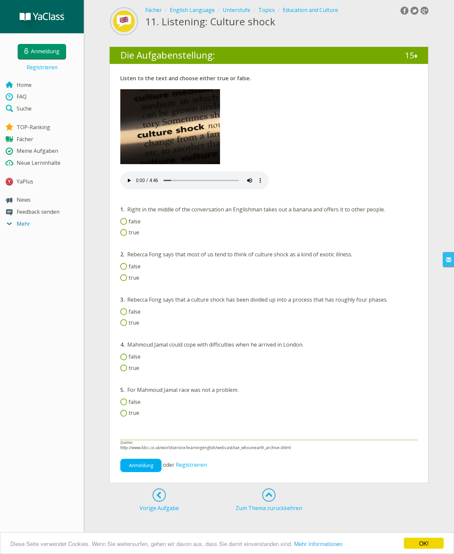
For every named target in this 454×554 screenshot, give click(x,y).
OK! (424, 543)
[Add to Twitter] (414, 11)
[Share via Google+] (424, 11)
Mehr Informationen (318, 543)
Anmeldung (141, 465)
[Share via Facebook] (404, 11)
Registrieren (42, 67)
